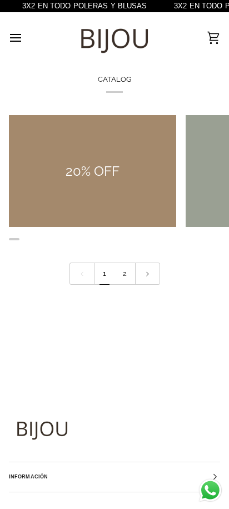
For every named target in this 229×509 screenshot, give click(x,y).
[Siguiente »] (147, 274)
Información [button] (28, 477)
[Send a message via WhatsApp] (210, 490)
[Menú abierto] (25, 37)
